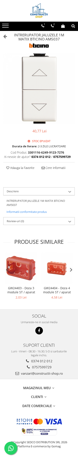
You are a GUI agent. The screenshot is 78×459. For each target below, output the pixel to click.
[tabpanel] (39, 88)
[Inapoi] (3, 36)
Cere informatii (55, 168)
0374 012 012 (41, 361)
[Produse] (6, 27)
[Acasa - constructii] (39, 10)
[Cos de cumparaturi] (63, 26)
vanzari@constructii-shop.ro (41, 373)
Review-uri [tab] (15, 221)
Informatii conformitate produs (26, 212)
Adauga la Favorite (21, 168)
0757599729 (41, 367)
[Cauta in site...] (73, 26)
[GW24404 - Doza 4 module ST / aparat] (57, 268)
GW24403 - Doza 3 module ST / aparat (21, 290)
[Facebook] (39, 330)
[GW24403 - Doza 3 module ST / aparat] (21, 268)
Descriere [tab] (13, 191)
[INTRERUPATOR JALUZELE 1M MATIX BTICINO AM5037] (39, 88)
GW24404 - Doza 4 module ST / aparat (57, 290)
